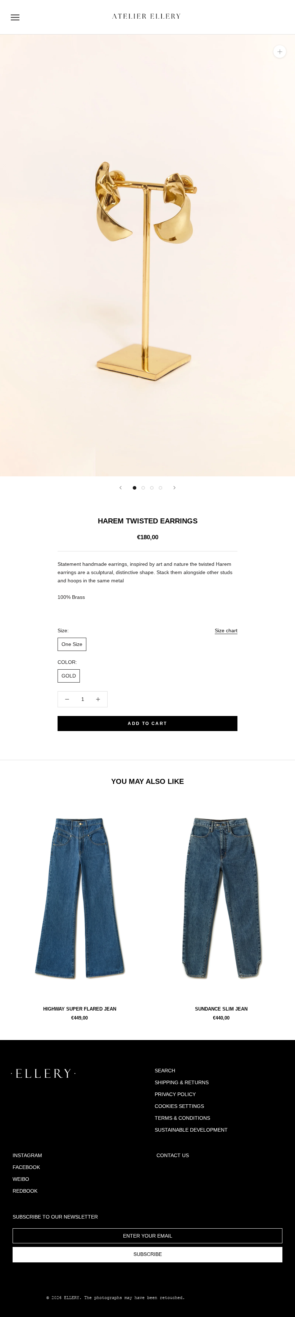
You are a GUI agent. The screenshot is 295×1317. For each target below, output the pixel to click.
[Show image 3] (152, 488)
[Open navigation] (15, 17)
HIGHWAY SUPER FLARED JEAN (79, 1009)
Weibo (21, 1179)
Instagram (27, 1155)
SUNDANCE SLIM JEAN (221, 1009)
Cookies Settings (179, 1106)
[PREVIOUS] (120, 487)
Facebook (26, 1167)
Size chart (226, 630)
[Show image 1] (134, 488)
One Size (72, 644)
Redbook (25, 1191)
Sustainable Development (191, 1130)
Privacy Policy (175, 1094)
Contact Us (172, 1155)
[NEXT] (174, 487)
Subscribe (147, 1254)
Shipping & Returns (182, 1082)
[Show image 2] (143, 488)
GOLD (69, 676)
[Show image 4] (160, 488)
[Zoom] (279, 51)
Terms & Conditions (182, 1118)
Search (165, 1070)
